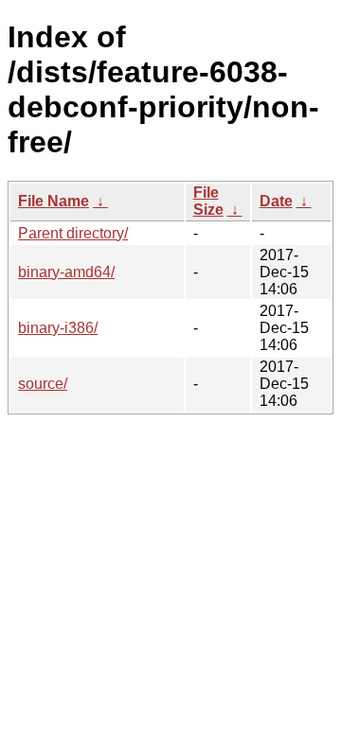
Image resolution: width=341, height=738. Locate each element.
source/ (42, 384)
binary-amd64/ (66, 272)
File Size (208, 201)
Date (276, 201)
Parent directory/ (73, 233)
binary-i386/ (58, 328)
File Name (53, 201)
